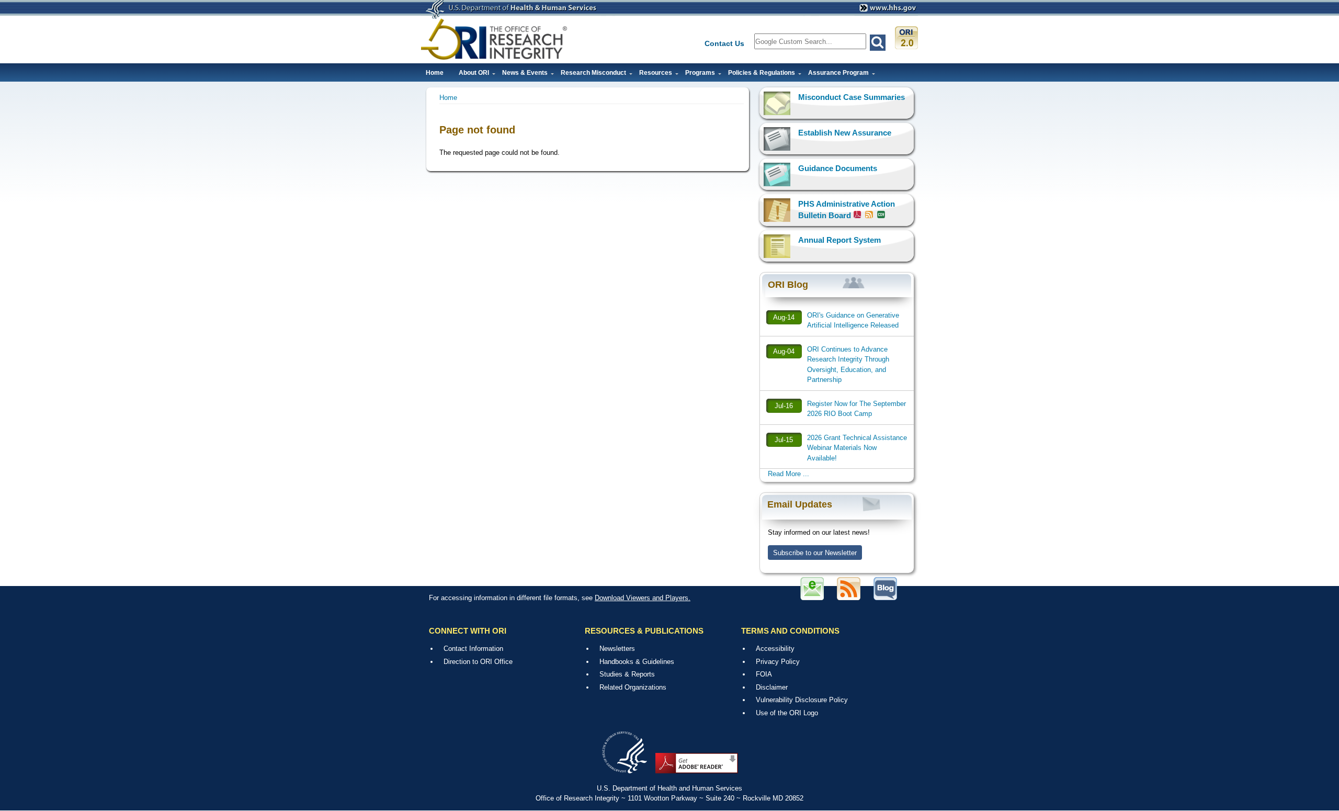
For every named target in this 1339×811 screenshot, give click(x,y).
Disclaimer (772, 687)
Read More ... (788, 474)
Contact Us (724, 43)
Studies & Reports (627, 674)
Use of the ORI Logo (787, 713)
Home (435, 72)
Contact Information (473, 648)
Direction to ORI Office (478, 662)
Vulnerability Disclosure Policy (802, 700)
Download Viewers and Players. (642, 598)
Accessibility (775, 648)
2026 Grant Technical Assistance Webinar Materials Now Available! (857, 448)
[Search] (878, 43)
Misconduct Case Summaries (851, 97)
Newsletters (617, 648)
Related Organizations (632, 687)
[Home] (494, 39)
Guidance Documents (837, 168)
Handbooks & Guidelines (636, 662)
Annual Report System (839, 239)
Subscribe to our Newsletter (815, 553)
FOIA (764, 674)
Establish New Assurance (844, 132)
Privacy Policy (778, 662)
